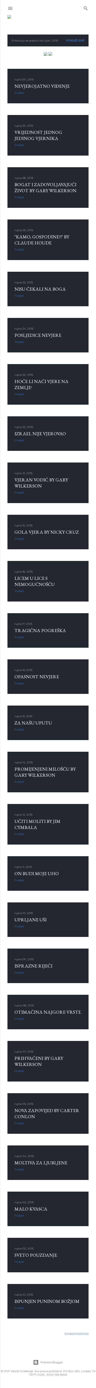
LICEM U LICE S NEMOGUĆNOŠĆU (34, 581)
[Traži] (86, 7)
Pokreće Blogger (52, 1362)
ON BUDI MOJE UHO (36, 873)
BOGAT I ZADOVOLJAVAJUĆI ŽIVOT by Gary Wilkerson (45, 187)
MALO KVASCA (30, 1209)
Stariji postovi (77, 1334)
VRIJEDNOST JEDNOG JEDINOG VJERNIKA (38, 135)
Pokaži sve (75, 40)
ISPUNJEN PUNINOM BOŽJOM (46, 1301)
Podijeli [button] (19, 92)
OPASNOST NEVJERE (36, 677)
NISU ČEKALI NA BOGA (40, 289)
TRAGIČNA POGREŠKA (40, 630)
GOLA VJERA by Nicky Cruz (46, 532)
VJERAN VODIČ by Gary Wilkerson (41, 483)
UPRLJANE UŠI (30, 920)
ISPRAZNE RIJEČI (33, 966)
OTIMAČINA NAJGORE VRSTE (47, 1012)
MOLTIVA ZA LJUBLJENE (40, 1163)
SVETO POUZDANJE (35, 1255)
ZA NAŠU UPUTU (33, 723)
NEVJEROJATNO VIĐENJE (42, 86)
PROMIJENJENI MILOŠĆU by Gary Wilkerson (45, 772)
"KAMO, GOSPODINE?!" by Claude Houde (41, 240)
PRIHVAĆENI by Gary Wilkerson (38, 1061)
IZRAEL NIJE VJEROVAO (40, 434)
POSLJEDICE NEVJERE (37, 335)
